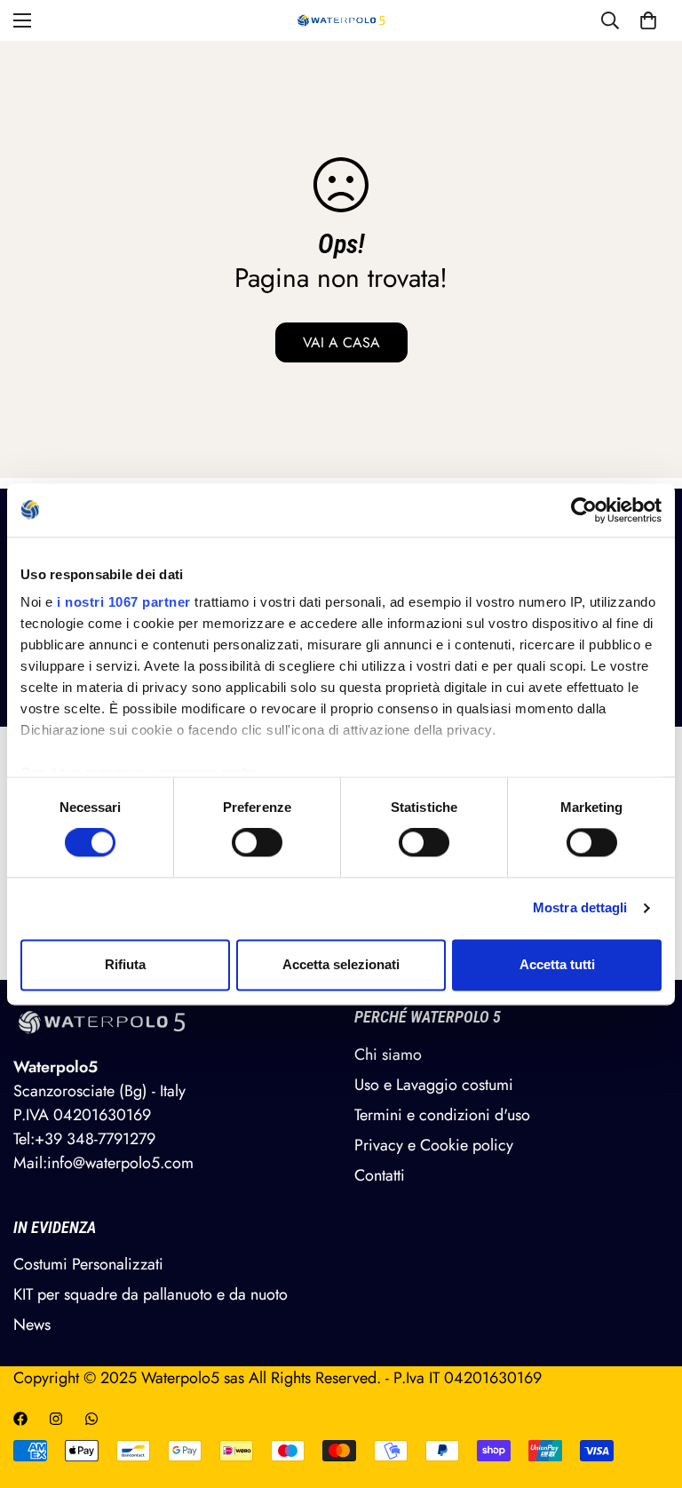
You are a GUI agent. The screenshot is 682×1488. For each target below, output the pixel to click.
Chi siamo (388, 1054)
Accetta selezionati (341, 964)
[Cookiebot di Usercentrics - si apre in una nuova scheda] (584, 510)
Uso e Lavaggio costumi (433, 1084)
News (32, 1324)
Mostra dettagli (580, 908)
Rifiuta (125, 964)
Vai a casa (341, 342)
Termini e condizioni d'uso (442, 1114)
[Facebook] (20, 1419)
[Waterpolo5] (341, 20)
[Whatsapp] (91, 1419)
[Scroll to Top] (647, 1391)
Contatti (379, 1175)
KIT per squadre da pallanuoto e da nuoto (150, 1294)
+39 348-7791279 (95, 1138)
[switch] (257, 843)
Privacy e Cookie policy (433, 1145)
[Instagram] (56, 1419)
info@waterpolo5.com (120, 1162)
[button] (648, 20)
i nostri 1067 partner (124, 601)
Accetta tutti (557, 964)
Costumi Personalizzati (88, 1264)
